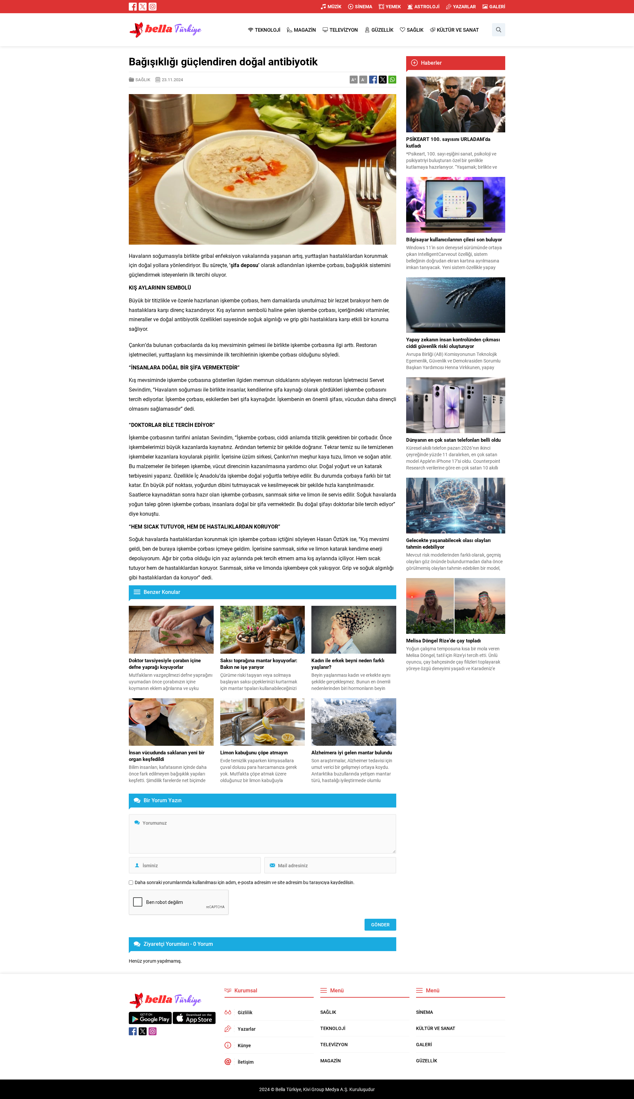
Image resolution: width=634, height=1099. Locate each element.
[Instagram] (153, 7)
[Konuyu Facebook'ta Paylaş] (373, 80)
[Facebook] (133, 7)
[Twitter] (143, 7)
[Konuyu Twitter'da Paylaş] (383, 80)
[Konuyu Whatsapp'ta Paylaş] (392, 80)
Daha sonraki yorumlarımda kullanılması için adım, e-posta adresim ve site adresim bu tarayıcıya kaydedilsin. (245, 882)
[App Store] (194, 1020)
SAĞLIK (142, 80)
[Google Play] (150, 1020)
